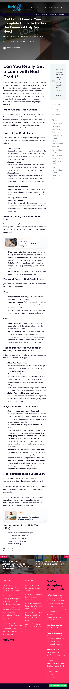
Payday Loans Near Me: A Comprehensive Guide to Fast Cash (50, 564)
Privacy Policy (35, 7)
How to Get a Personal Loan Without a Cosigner (29, 518)
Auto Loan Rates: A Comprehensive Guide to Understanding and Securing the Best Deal (16, 565)
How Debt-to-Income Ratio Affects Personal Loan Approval (33, 606)
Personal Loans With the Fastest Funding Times (31, 245)
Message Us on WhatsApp (59, 685)
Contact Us (53, 14)
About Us (44, 14)
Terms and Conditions (50, 7)
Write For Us (62, 14)
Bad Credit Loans (11, 549)
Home (37, 14)
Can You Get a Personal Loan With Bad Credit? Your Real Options (57, 172)
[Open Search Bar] (61, 7)
